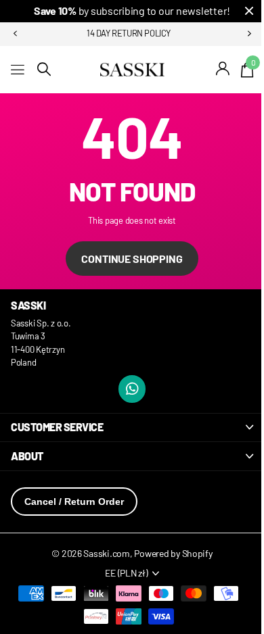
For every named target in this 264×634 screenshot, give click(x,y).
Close (249, 11)
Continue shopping (131, 258)
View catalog (18, 69)
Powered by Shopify (173, 553)
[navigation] (15, 34)
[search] (44, 69)
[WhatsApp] (132, 389)
